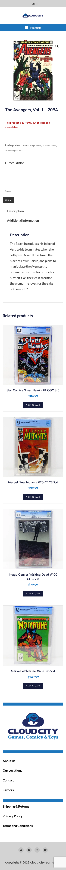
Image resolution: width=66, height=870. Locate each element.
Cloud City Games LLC (45, 862)
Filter (8, 200)
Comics (25, 145)
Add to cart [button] (33, 405)
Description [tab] (15, 211)
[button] (33, 27)
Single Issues (35, 145)
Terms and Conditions (18, 826)
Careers (8, 790)
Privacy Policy (13, 816)
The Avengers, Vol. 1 (14, 150)
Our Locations (12, 770)
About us (9, 761)
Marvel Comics (49, 145)
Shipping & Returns (16, 806)
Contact (8, 780)
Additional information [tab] (23, 220)
